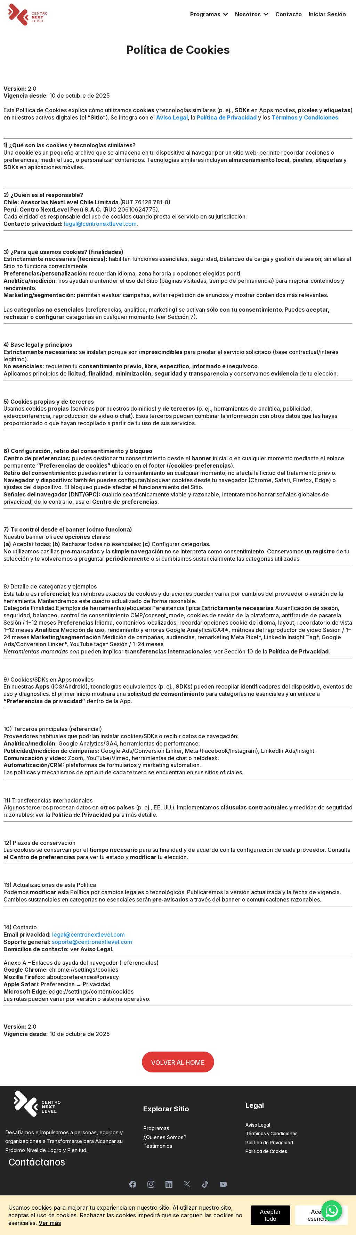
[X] (187, 1184)
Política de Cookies (266, 1151)
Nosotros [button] (248, 14)
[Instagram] (151, 1184)
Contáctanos (37, 1161)
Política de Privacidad (269, 1142)
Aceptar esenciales (321, 1215)
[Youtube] (223, 1184)
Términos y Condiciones (271, 1133)
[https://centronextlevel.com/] (28, 14)
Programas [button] (206, 14)
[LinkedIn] (169, 1184)
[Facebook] (133, 1184)
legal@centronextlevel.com (100, 223)
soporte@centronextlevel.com (92, 941)
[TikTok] (205, 1184)
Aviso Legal (257, 1124)
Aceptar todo (270, 1215)
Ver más (50, 1222)
